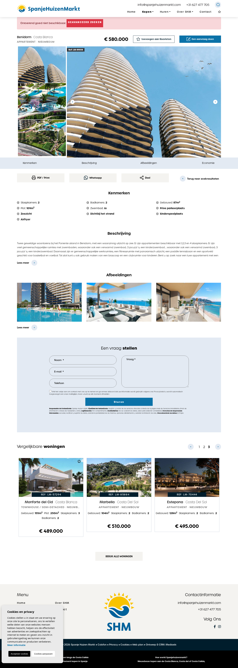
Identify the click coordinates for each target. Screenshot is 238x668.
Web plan (137, 644)
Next (215, 102)
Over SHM (62, 603)
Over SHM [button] (184, 11)
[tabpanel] (51, 497)
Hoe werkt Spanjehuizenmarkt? (171, 657)
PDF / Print (43, 177)
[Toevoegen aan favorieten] (79, 462)
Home (131, 11)
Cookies (125, 644)
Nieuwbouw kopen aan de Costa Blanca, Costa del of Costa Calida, (171, 661)
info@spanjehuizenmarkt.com (159, 5)
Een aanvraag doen (202, 39)
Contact (206, 11)
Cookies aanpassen (43, 653)
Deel (147, 177)
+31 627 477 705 (197, 5)
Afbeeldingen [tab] (149, 162)
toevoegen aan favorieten (156, 39)
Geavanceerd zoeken (85, 22)
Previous (72, 102)
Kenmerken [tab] (30, 162)
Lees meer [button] (23, 327)
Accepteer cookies (19, 653)
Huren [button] (164, 11)
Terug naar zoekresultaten (203, 178)
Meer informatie (16, 645)
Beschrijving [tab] (89, 162)
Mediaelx (171, 644)
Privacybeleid (159, 392)
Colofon (102, 644)
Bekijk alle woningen (119, 556)
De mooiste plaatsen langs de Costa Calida (66, 657)
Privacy (113, 644)
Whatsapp (95, 177)
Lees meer (23, 262)
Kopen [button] (147, 11)
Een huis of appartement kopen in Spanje (67, 661)
